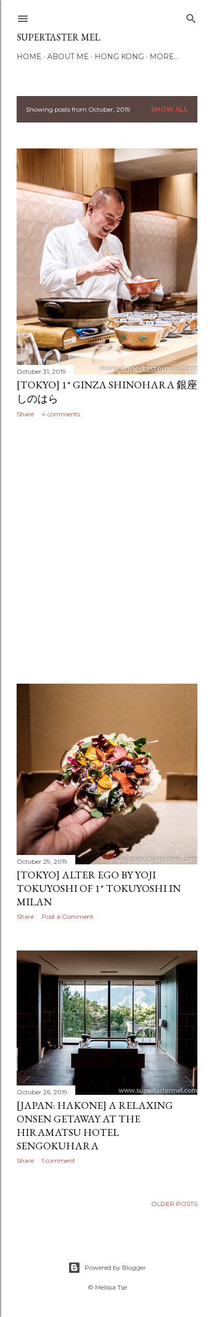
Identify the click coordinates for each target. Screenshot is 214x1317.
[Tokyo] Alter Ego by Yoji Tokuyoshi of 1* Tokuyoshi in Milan (99, 888)
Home (29, 56)
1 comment (58, 1160)
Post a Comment (67, 916)
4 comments (61, 414)
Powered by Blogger (115, 1267)
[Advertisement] (107, 551)
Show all (169, 109)
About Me (68, 56)
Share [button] (25, 414)
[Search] (191, 16)
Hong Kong (119, 56)
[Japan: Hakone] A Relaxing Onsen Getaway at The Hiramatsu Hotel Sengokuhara (95, 1125)
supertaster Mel (58, 37)
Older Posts (174, 1203)
